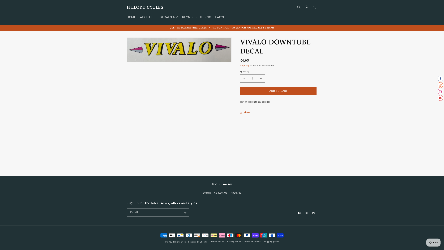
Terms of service (252, 242)
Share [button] (247, 112)
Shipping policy (271, 242)
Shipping (245, 65)
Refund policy (217, 242)
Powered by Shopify (197, 242)
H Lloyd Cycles (180, 242)
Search (207, 192)
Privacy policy (234, 242)
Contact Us (220, 192)
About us (236, 192)
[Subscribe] (185, 213)
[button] (299, 7)
